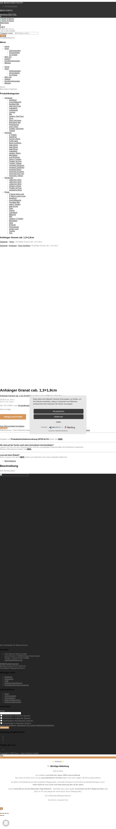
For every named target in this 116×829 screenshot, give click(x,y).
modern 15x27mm (16, 116)
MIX (10, 217)
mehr (58, 422)
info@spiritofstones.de (13, 660)
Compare (3, 428)
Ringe (7, 192)
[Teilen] (3, 813)
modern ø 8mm (15, 186)
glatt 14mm (13, 145)
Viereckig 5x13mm (16, 172)
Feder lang (13, 141)
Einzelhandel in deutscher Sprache (16, 723)
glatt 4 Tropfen (15, 204)
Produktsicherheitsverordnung (17, 685)
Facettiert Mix (14, 202)
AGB (6, 681)
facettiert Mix (14, 104)
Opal (11, 223)
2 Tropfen (13, 135)
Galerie (7, 59)
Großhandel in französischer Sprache (17, 721)
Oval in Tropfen (15, 159)
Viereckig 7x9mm (16, 176)
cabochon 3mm (15, 180)
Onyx (11, 118)
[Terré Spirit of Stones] (7, 19)
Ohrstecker (9, 178)
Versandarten (14, 53)
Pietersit (12, 225)
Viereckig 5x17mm (16, 174)
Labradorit (13, 108)
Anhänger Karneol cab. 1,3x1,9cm (13, 396)
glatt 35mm (13, 147)
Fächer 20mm (14, 139)
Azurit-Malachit (15, 102)
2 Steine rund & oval (17, 196)
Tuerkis (12, 131)
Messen (8, 63)
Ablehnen (58, 416)
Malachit (12, 215)
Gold (11, 208)
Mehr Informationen (22, 362)
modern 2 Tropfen (16, 219)
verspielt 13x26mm (16, 168)
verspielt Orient (15, 170)
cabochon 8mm (15, 184)
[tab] (60, 461)
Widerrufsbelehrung (12, 700)
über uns (8, 57)
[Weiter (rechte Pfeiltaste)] (3, 815)
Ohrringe (8, 133)
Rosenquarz (14, 125)
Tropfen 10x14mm (16, 129)
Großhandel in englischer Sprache (16, 718)
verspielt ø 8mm (15, 190)
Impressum (9, 679)
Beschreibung (10, 461)
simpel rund (13, 229)
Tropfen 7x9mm (15, 163)
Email (2, 711)
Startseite (4, 242)
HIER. (60, 439)
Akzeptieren (43, 362)
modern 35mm (15, 153)
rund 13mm (13, 127)
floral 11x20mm (15, 143)
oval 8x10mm (14, 157)
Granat (11, 210)
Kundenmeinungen (12, 61)
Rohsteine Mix (15, 122)
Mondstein (13, 155)
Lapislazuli (13, 110)
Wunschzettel (8, 15)
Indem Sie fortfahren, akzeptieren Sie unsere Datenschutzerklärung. (27, 725)
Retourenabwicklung (13, 702)
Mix (10, 114)
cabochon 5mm (15, 182)
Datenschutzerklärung (13, 683)
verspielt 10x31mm (16, 165)
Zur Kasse (13, 55)
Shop (7, 49)
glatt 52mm (13, 149)
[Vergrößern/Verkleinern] (8, 813)
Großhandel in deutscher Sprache (16, 716)
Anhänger (8, 98)
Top (1, 755)
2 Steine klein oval (16, 194)
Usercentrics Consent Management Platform (38, 366)
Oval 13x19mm (24, 246)
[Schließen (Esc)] (1, 813)
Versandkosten (24, 405)
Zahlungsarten (15, 51)
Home (7, 47)
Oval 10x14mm (15, 120)
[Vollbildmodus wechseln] (5, 813)
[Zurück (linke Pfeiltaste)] (1, 815)
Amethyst (13, 100)
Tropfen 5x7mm (15, 161)
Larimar (12, 112)
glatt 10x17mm (15, 106)
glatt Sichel (13, 206)
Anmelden (4, 13)
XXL (11, 233)
